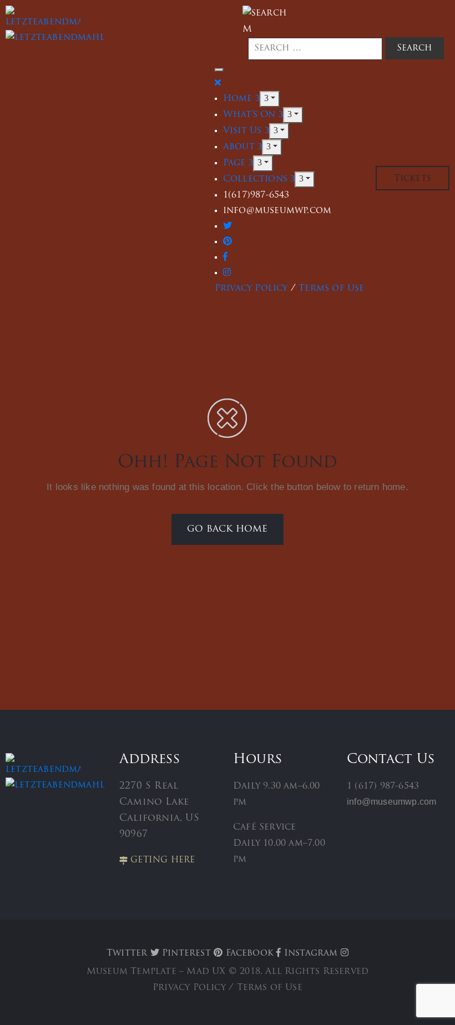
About (240, 147)
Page (236, 163)
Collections (256, 179)
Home (239, 98)
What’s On (251, 114)
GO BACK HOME (227, 529)
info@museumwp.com (391, 801)
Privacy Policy (251, 288)
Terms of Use (331, 288)
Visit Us (244, 131)
